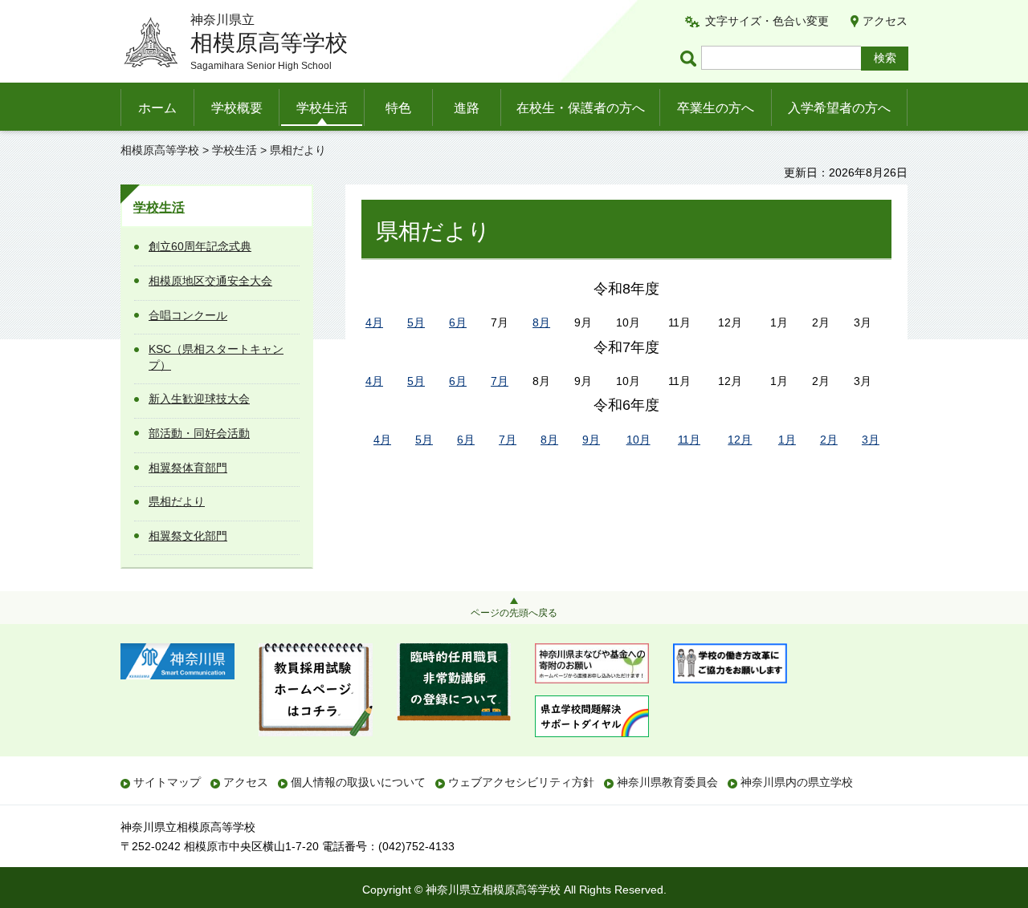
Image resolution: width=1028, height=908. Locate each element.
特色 (398, 108)
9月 (591, 439)
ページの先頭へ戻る (514, 612)
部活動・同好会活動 (199, 433)
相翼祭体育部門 (188, 467)
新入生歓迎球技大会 (199, 398)
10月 (638, 439)
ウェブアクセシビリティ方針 (521, 782)
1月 (787, 439)
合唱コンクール (188, 315)
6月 (458, 322)
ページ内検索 (690, 58)
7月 (499, 381)
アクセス (885, 20)
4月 (374, 322)
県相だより (177, 501)
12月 (740, 439)
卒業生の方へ (715, 108)
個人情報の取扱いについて (358, 782)
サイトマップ (167, 782)
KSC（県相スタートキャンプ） (216, 357)
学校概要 (237, 108)
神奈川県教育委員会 (667, 782)
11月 (689, 439)
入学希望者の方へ (839, 108)
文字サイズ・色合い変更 (767, 20)
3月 (870, 439)
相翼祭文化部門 (188, 535)
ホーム (157, 108)
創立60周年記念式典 (200, 246)
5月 (416, 322)
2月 (829, 439)
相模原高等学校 (159, 150)
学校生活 (322, 108)
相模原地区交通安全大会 (210, 280)
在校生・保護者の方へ (580, 108)
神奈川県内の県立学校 (796, 782)
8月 (541, 322)
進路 (466, 108)
